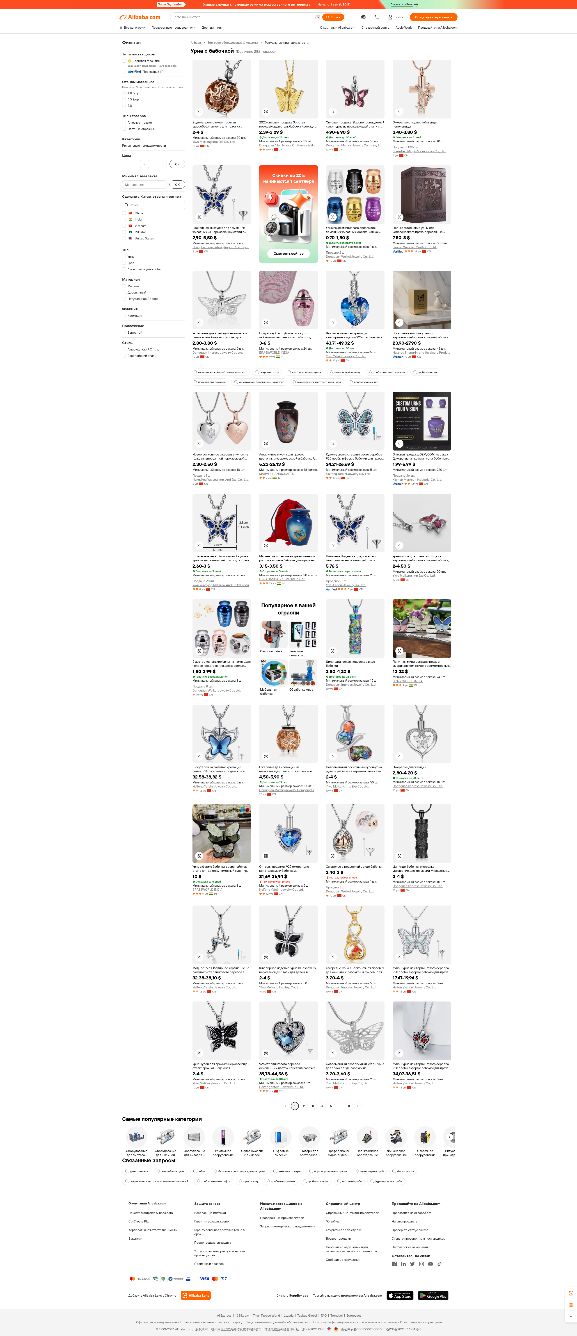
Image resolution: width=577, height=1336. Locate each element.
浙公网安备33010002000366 (362, 1329)
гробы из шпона (318, 1181)
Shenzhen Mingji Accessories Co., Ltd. (419, 151)
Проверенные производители (282, 1218)
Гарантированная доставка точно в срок (219, 1232)
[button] (318, 17)
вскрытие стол (269, 372)
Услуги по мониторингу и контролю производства (220, 1253)
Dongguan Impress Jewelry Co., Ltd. (217, 352)
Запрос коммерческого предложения (287, 1226)
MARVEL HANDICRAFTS (276, 474)
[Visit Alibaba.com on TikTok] (439, 1264)
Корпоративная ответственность (152, 1230)
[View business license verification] (329, 1329)
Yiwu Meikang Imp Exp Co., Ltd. (213, 141)
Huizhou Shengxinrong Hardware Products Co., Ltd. (422, 352)
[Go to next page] (358, 1106)
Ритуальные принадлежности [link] (287, 42)
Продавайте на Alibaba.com (411, 1213)
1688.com (242, 1315)
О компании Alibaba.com (147, 1203)
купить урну (250, 1181)
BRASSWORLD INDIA (274, 352)
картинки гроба (352, 1181)
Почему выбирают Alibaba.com (150, 1213)
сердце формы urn (366, 382)
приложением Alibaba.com (361, 1295)
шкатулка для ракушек (306, 372)
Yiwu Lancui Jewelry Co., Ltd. (346, 585)
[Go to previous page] (286, 1106)
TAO (324, 1315)
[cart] (378, 18)
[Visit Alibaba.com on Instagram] (421, 1264)
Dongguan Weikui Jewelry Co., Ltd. (350, 256)
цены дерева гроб (372, 1171)
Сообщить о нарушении (343, 1259)
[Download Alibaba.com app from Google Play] (433, 1295)
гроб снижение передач (389, 372)
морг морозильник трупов (330, 1171)
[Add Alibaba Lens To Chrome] (196, 1295)
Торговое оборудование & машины (233, 42)
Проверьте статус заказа (410, 1230)
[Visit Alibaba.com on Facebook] (394, 1264)
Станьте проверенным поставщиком (419, 1238)
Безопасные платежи (210, 1213)
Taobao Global (307, 1315)
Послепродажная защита (212, 1242)
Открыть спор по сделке (344, 1230)
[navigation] (153, 575)
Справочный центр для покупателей (352, 1213)
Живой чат (333, 1221)
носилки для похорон (212, 382)
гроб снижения (427, 372)
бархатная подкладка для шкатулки (241, 1171)
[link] (571, 1293)
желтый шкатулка (173, 1171)
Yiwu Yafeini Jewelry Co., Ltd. (346, 356)
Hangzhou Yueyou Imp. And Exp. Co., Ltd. (220, 479)
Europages (354, 1315)
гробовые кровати (283, 1181)
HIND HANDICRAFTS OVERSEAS (282, 579)
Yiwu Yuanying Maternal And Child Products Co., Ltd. (221, 585)
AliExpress (224, 1315)
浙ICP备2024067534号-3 (403, 1329)
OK (177, 164)
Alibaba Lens (152, 1295)
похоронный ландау (347, 372)
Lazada (288, 1315)
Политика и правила (209, 1263)
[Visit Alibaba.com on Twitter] (412, 1264)
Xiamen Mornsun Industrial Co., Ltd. (417, 479)
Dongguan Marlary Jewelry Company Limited (355, 145)
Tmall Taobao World (266, 1315)
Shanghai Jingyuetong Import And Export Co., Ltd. (221, 247)
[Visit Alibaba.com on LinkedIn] (403, 1264)
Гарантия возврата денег (212, 1221)
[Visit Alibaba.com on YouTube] (430, 1264)
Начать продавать (404, 1221)
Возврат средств (338, 1238)
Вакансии (135, 1238)
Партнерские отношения (410, 1247)
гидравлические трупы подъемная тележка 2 (159, 1181)
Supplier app (299, 1295)
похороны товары (289, 1171)
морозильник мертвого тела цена (319, 382)
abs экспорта (405, 1171)
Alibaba (196, 42)
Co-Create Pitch (139, 1221)
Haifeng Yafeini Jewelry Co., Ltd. (348, 474)
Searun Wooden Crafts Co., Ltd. (415, 247)
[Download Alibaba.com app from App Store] (400, 1295)
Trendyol (336, 1315)
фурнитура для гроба (388, 1181)
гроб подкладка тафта (215, 1181)
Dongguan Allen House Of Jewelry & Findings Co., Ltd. (288, 145)
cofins (201, 1171)
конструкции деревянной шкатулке (261, 382)
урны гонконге (139, 1171)
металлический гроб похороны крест (222, 372)
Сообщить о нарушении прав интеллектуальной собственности (351, 1249)
